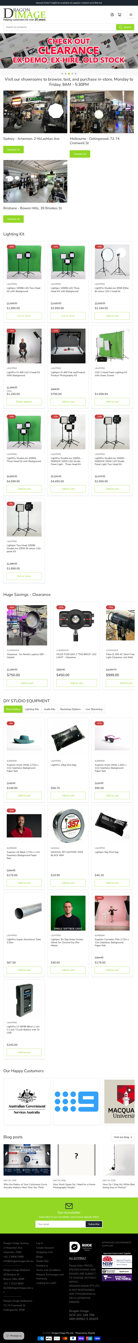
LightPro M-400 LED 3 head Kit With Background (23, 374)
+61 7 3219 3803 (13, 1283)
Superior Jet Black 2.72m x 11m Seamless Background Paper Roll (23, 855)
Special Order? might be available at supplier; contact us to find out (69, 2)
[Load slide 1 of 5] (62, 73)
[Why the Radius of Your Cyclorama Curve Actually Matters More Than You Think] (27, 1160)
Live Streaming (94, 709)
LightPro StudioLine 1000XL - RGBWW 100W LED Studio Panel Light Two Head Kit (110, 461)
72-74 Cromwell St (14, 1305)
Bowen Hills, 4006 (13, 1279)
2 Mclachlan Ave (12, 1247)
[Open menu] (131, 14)
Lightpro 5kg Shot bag (106, 852)
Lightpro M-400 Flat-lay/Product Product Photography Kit (68, 374)
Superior (12, 761)
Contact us (42, 1265)
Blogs (39, 1256)
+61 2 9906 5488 (13, 1256)
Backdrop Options (70, 709)
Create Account (45, 1247)
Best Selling (13, 709)
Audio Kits (49, 709)
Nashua (55, 848)
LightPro (12, 284)
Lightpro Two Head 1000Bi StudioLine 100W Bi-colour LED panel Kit (24, 548)
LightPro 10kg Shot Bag (63, 765)
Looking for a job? (46, 1283)
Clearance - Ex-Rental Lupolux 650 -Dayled (26, 656)
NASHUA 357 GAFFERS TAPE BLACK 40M (67, 853)
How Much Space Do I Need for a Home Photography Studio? (74, 1186)
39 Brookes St (11, 1274)
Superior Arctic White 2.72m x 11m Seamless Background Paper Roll (22, 768)
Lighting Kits (32, 709)
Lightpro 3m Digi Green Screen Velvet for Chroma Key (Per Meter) (67, 942)
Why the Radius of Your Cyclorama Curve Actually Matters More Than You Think (25, 1186)
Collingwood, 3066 (14, 1309)
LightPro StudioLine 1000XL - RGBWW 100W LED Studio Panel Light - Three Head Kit (66, 461)
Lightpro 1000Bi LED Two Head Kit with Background (23, 289)
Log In (39, 1243)
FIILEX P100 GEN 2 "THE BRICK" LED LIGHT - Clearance (76, 656)
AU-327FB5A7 (77, 1258)
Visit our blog (121, 1137)
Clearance (13, 650)
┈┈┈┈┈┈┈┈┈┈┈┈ (12, 1265)
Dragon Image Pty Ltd (62, 1333)
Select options (24, 401)
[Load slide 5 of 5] (75, 73)
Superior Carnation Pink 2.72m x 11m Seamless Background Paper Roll (112, 942)
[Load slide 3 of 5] (69, 73)
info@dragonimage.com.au (18, 1261)
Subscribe (93, 1224)
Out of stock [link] (24, 315)
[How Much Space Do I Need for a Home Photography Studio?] (76, 1160)
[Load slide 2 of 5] (65, 73)
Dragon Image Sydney (16, 1243)
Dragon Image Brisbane (16, 1270)
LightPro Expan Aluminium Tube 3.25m (24, 941)
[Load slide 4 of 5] (72, 73)
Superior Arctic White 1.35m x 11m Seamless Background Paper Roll (110, 768)
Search (127, 27)
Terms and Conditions (48, 1270)
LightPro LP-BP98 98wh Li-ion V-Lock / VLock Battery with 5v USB (23, 1029)
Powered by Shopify (85, 1333)
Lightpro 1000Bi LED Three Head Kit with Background (65, 289)
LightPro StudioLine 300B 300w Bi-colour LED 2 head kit (112, 289)
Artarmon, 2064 (12, 1252)
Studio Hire (42, 1261)
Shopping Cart (44, 1252)
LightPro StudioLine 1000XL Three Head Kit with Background (24, 460)
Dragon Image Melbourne (17, 1301)
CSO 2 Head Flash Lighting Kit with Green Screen (111, 374)
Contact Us (13, 149)
